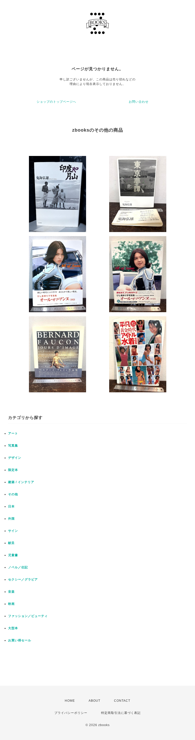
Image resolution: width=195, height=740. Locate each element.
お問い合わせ (139, 101)
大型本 (13, 628)
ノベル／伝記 (18, 567)
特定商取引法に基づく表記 (121, 713)
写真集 (13, 445)
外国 (11, 518)
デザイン (14, 458)
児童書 (13, 555)
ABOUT (94, 700)
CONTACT (122, 700)
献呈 (11, 543)
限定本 (13, 470)
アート (13, 433)
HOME (70, 700)
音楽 (11, 591)
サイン (13, 531)
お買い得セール (19, 640)
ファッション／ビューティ (28, 616)
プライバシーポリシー (70, 713)
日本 (11, 506)
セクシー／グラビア (23, 579)
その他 (13, 494)
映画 (11, 604)
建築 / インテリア (21, 482)
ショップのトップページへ (56, 101)
